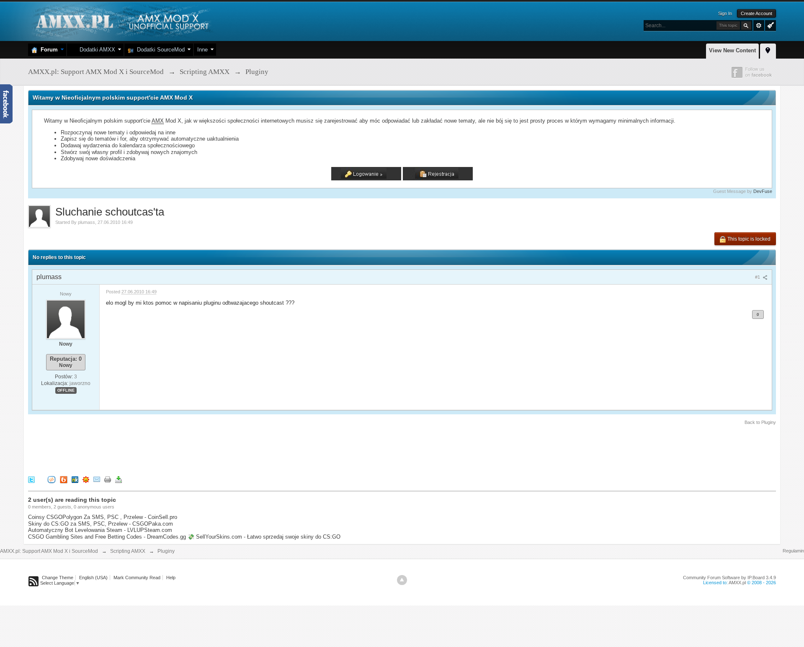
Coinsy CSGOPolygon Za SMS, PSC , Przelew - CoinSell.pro (102, 517)
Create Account (756, 13)
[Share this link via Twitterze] (31, 479)
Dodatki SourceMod (159, 49)
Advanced (758, 25)
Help (170, 577)
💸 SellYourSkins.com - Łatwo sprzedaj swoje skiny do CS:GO (264, 537)
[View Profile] (65, 319)
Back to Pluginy (760, 422)
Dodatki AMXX (95, 49)
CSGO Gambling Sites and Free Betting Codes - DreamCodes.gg (107, 537)
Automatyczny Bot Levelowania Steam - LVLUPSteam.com (100, 530)
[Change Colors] (769, 24)
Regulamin (793, 550)
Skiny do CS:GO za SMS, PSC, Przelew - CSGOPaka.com (100, 524)
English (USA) (93, 577)
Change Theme (57, 577)
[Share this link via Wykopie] (51, 479)
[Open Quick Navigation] (768, 50)
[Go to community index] (121, 21)
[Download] (118, 479)
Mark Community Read (136, 577)
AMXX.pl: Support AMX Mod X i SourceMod (49, 551)
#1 (758, 277)
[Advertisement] (180, 449)
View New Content (732, 50)
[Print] (107, 479)
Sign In (725, 13)
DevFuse (762, 191)
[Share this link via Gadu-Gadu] (85, 479)
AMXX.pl (737, 582)
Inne (202, 49)
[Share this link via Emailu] (96, 479)
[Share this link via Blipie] (63, 479)
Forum (47, 49)
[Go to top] (402, 580)
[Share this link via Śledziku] (75, 479)
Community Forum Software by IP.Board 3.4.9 (729, 577)
